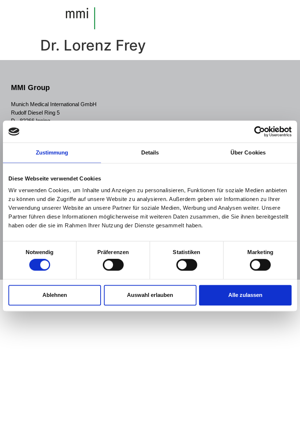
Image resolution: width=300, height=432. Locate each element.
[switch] (113, 265)
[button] (279, 17)
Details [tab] (150, 152)
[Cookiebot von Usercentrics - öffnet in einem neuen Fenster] (260, 131)
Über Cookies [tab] (248, 152)
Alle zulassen (245, 295)
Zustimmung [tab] (52, 152)
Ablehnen (54, 295)
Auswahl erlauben (150, 295)
